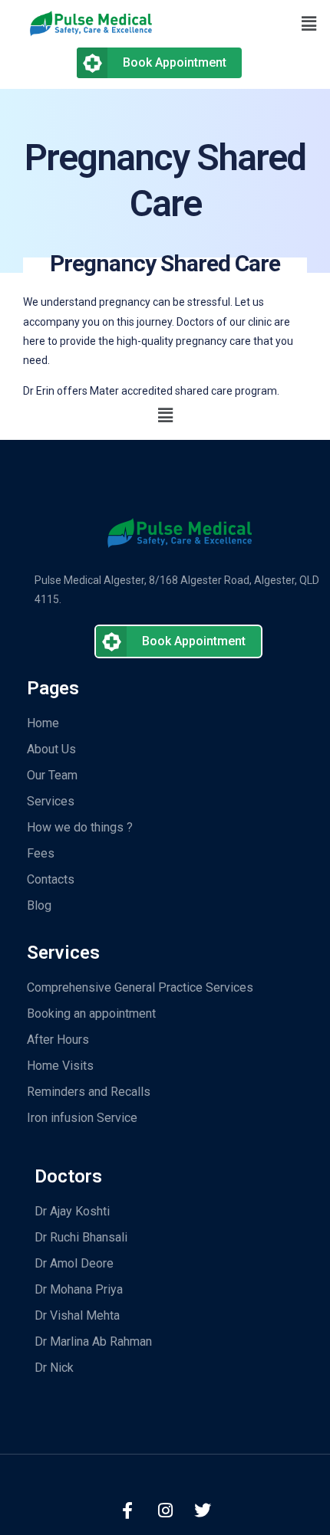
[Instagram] (165, 1510)
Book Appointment (174, 62)
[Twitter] (202, 1510)
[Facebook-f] (127, 1510)
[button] (247, 23)
